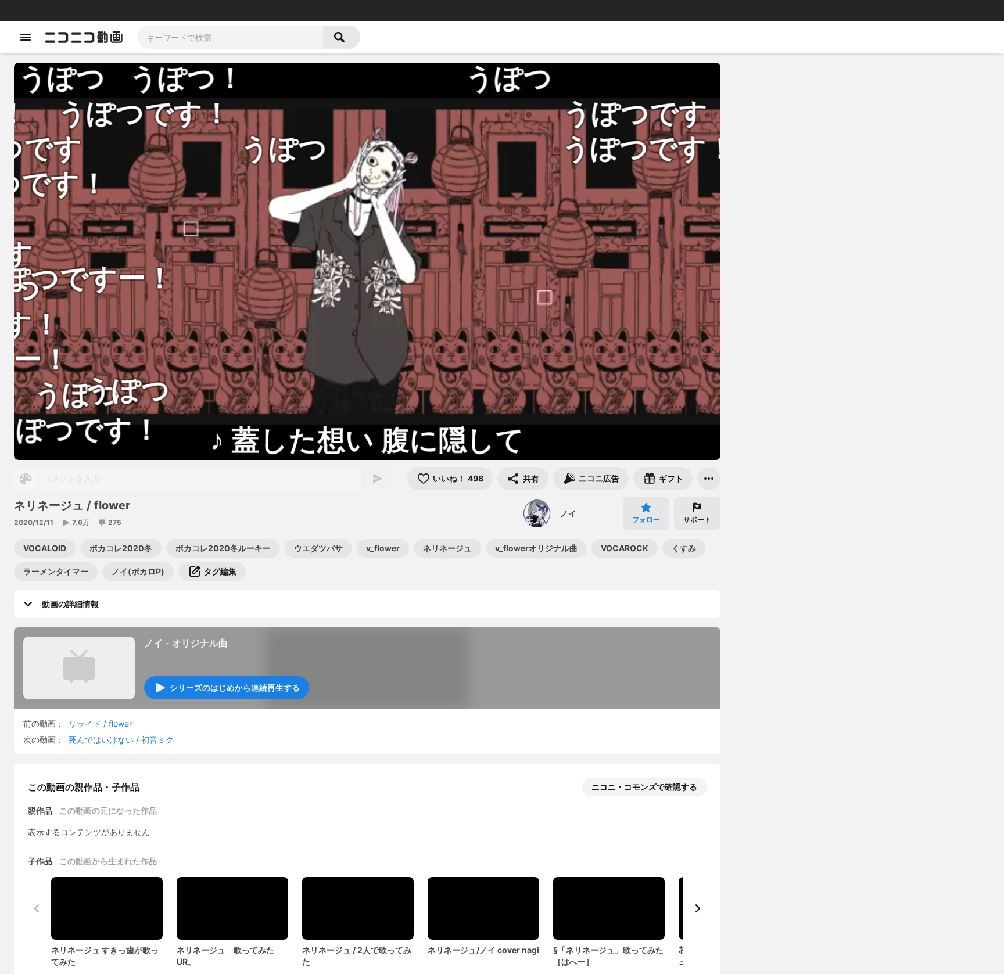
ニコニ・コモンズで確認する (644, 787)
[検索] (341, 37)
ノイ (568, 513)
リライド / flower (100, 723)
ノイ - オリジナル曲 (186, 643)
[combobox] (230, 37)
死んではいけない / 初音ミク (121, 740)
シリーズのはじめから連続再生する (235, 687)
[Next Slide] (697, 908)
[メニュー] (708, 478)
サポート (697, 519)
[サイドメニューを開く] (25, 37)
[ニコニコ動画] (83, 37)
